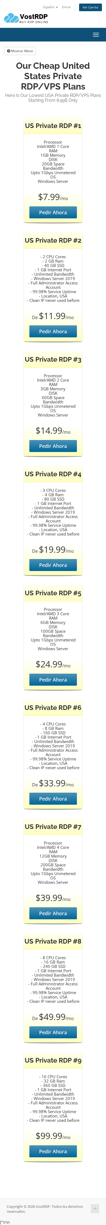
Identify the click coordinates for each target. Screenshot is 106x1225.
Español (49, 7)
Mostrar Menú (21, 51)
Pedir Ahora (53, 212)
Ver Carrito (90, 7)
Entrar (66, 7)
